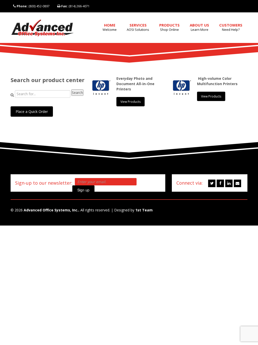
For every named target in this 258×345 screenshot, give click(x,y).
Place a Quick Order (32, 111)
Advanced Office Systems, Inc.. (51, 210)
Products (169, 27)
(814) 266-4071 (75, 6)
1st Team (144, 210)
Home (110, 27)
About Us (199, 27)
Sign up (83, 189)
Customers (230, 27)
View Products (130, 102)
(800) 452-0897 (33, 6)
